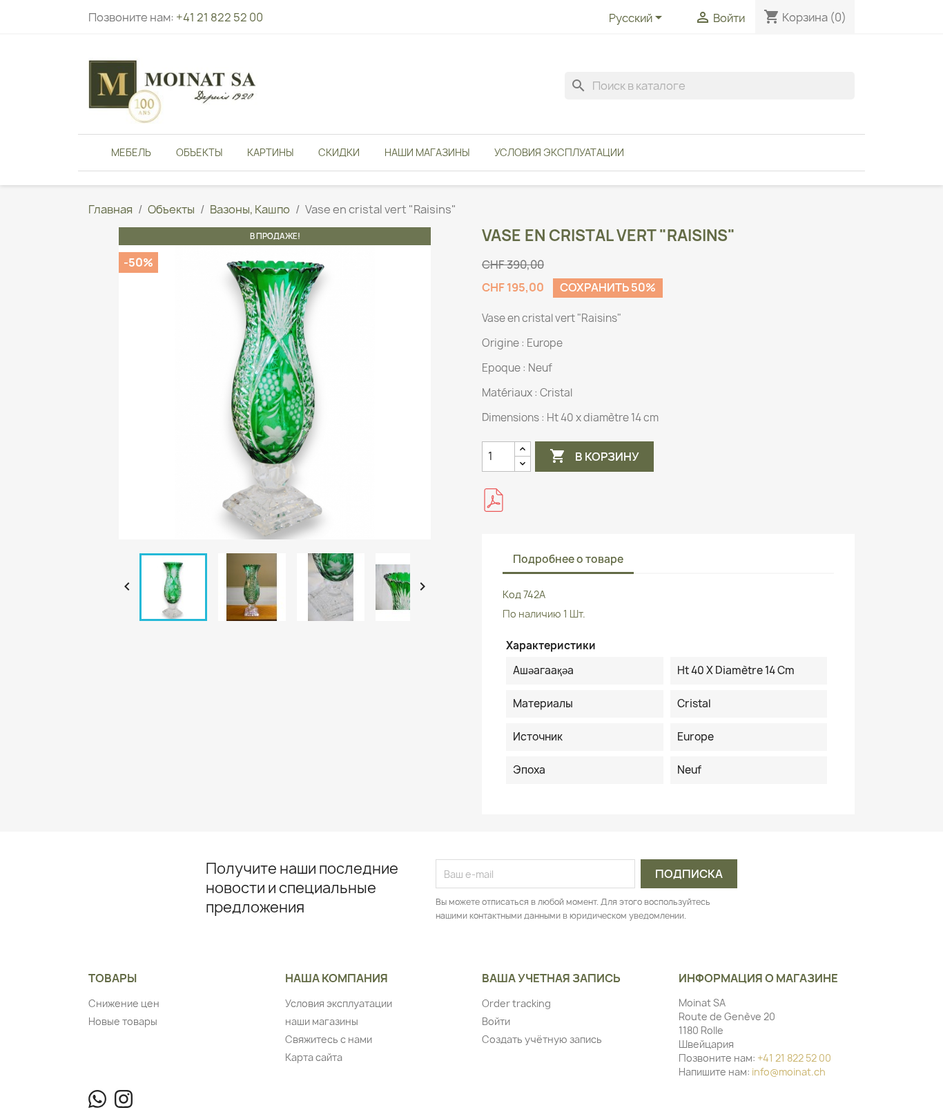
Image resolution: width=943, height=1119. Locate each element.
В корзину (594, 456)
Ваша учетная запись (551, 978)
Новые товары (122, 1021)
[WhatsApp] (97, 1099)
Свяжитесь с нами (328, 1039)
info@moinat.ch (789, 1071)
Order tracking (516, 1003)
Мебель (131, 152)
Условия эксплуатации (559, 152)
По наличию (532, 613)
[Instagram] (124, 1099)
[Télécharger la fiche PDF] (493, 500)
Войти (496, 1021)
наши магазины (427, 152)
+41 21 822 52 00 (219, 17)
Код (512, 594)
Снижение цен (123, 1003)
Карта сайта (313, 1057)
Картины (270, 152)
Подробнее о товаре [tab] (568, 559)
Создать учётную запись (542, 1039)
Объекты (199, 152)
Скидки (339, 152)
